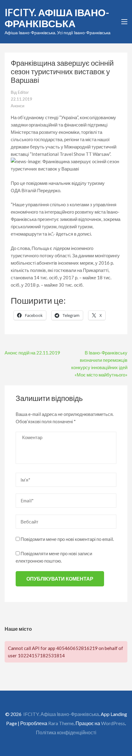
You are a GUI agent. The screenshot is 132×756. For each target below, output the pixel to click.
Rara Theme (61, 723)
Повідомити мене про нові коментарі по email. (67, 539)
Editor (23, 92)
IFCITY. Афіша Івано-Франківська (57, 17)
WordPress (113, 723)
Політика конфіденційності (66, 732)
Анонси (17, 105)
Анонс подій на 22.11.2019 (32, 352)
